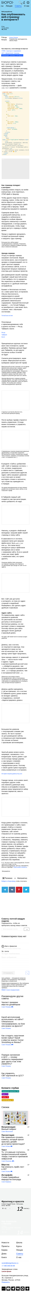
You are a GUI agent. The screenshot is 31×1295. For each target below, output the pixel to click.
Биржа (4, 1250)
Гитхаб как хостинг (7, 315)
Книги (4, 1257)
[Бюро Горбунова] (7, 2)
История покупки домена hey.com (12, 773)
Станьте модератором (12, 990)
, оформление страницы (10, 53)
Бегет (3, 337)
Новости (5, 1242)
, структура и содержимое (11, 51)
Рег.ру (3, 332)
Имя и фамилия (11, 946)
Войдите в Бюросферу (8, 881)
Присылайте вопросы (20, 867)
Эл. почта (5, 951)
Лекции (9, 6)
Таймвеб (4, 334)
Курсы (19, 1246)
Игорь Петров (13, 37)
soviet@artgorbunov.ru (10, 1263)
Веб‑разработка (6, 871)
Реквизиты (6, 1282)
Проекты (5, 1246)
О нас (26, 6)
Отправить (8, 973)
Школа (19, 1242)
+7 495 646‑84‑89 (8, 1266)
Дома (3, 1254)
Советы (18, 6)
